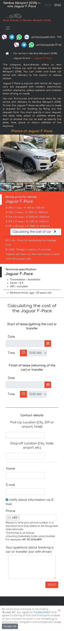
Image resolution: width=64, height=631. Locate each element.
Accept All (10, 626)
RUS (48, 5)
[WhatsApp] (19, 37)
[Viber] (4, 37)
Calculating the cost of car (32, 231)
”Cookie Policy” (42, 612)
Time (11, 353)
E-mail (10, 485)
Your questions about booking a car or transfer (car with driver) (29, 549)
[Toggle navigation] (8, 28)
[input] (25, 343)
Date (11, 336)
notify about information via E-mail (30, 502)
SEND (51, 584)
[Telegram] (11, 37)
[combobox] (13, 518)
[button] (17, 186)
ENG (57, 5)
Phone (10, 511)
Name (10, 468)
